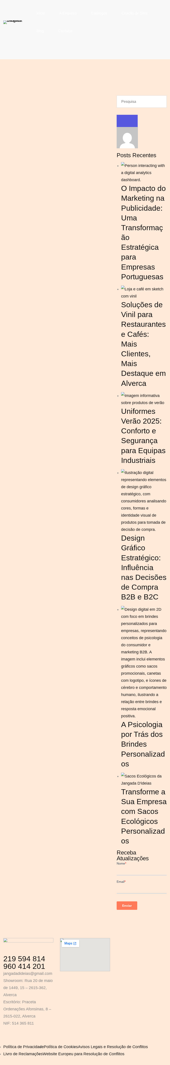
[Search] (127, 121)
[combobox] (142, 101)
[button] (118, 921)
